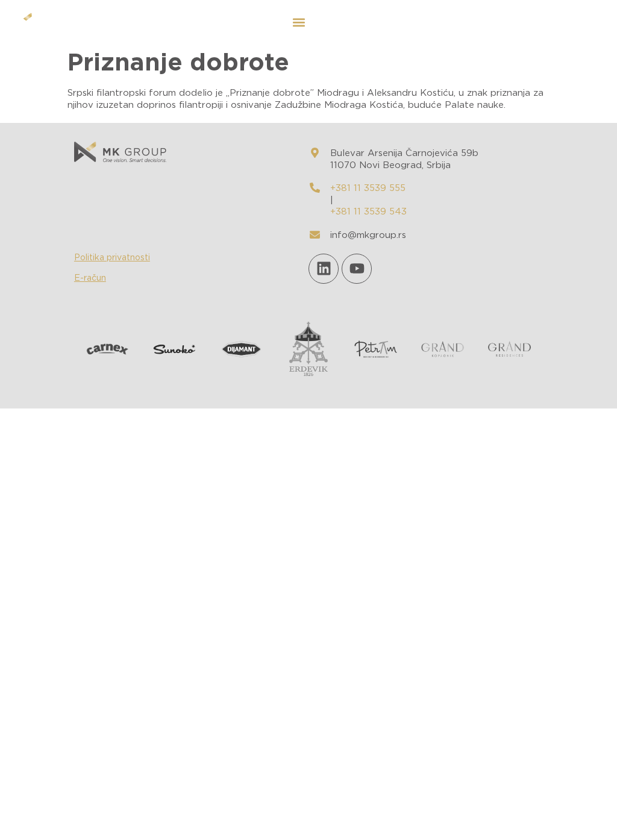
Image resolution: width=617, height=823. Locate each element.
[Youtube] (357, 269)
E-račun (90, 278)
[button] (298, 22)
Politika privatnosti (112, 258)
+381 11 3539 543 (368, 211)
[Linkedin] (323, 269)
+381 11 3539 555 (368, 188)
